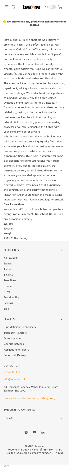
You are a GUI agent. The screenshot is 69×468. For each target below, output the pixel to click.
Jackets (8, 269)
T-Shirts (8, 275)
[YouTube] (34, 432)
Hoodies (8, 286)
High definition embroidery (20, 327)
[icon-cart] (60, 7)
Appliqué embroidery (16, 349)
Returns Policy (30, 398)
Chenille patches (14, 344)
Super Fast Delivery (15, 355)
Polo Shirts (10, 280)
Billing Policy (48, 398)
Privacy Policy (12, 398)
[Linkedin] (43, 432)
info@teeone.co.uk (14, 379)
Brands (8, 263)
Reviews (8, 303)
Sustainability (11, 297)
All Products (11, 258)
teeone (39, 446)
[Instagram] (26, 432)
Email (9, 418)
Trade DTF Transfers (15, 332)
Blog (6, 308)
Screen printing (13, 338)
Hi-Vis (7, 291)
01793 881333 (12, 372)
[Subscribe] (60, 418)
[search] (13, 7)
